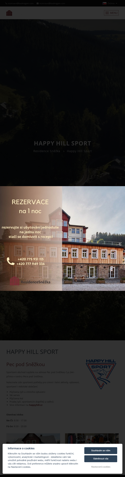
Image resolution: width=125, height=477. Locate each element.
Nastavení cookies (100, 466)
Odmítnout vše (100, 458)
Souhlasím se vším (100, 450)
